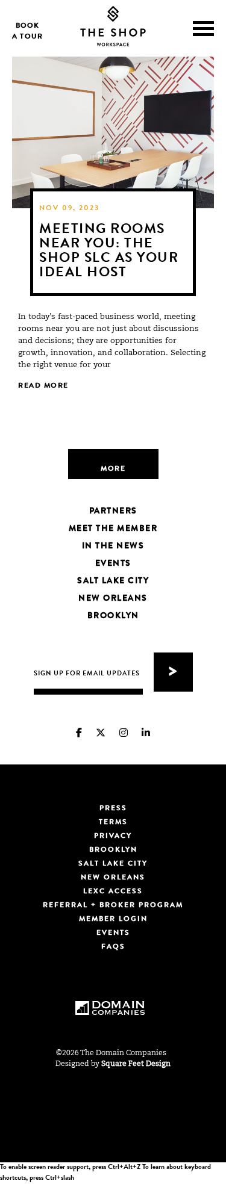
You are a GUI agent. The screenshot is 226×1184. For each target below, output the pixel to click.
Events (113, 564)
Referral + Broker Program (113, 906)
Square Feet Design (136, 1064)
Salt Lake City (113, 581)
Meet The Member (113, 529)
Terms (113, 822)
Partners (113, 511)
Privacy (113, 836)
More (113, 469)
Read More (44, 386)
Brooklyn (113, 616)
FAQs (113, 947)
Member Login (113, 919)
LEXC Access (113, 892)
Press (113, 809)
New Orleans (113, 599)
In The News (113, 546)
